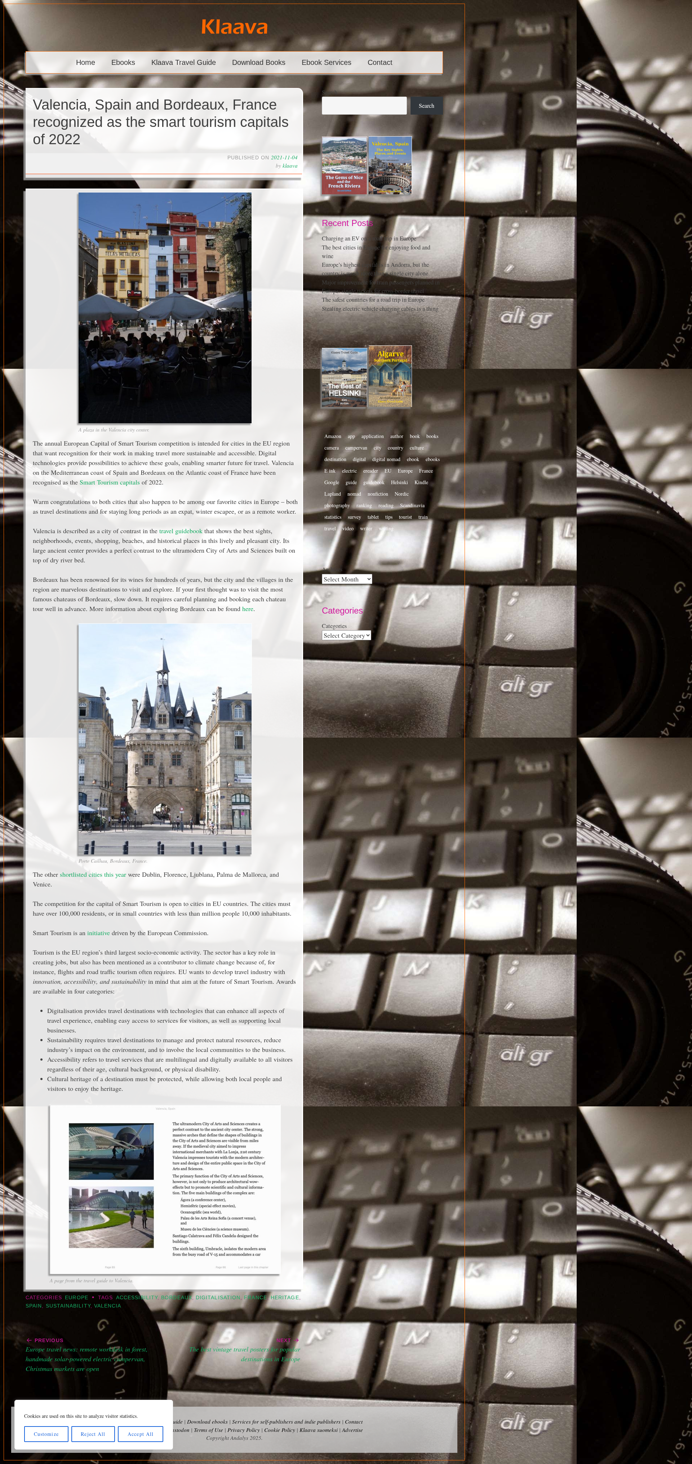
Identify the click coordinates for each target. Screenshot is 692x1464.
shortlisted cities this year (93, 874)
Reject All (93, 1433)
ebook (413, 459)
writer (366, 528)
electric (349, 470)
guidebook (374, 482)
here (247, 608)
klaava (290, 165)
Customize (46, 1433)
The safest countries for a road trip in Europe (373, 300)
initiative (98, 932)
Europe (76, 1297)
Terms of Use (208, 1429)
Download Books (258, 62)
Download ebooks (207, 1421)
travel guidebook (181, 530)
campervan (356, 447)
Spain (34, 1306)
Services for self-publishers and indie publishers (286, 1421)
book (415, 436)
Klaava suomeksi (319, 1429)
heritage (285, 1297)
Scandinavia (412, 505)
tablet (373, 516)
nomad (354, 493)
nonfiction (378, 493)
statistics (332, 516)
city (377, 447)
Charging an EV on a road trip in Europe (369, 238)
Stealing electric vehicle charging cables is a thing (380, 309)
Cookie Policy (279, 1429)
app (351, 436)
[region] (93, 1425)
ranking (364, 505)
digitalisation (218, 1297)
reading (386, 505)
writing (386, 528)
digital (359, 459)
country (395, 447)
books (432, 436)
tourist (405, 516)
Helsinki (399, 482)
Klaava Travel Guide (183, 62)
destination (335, 459)
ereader (370, 470)
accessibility (137, 1297)
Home (85, 62)
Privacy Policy (243, 1429)
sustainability (68, 1306)
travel (330, 528)
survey (354, 516)
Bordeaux (176, 1297)
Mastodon (178, 1429)
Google (331, 482)
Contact (380, 62)
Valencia (107, 1306)
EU (388, 470)
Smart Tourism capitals (110, 482)
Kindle (421, 482)
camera (331, 447)
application (372, 436)
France (255, 1297)
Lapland (332, 493)
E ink (330, 470)
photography (337, 505)
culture (417, 447)
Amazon (332, 436)
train (423, 516)
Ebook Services (326, 62)
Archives (332, 569)
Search (329, 92)
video (348, 528)
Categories (334, 626)
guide (351, 482)
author (396, 436)
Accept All (141, 1433)
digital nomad (386, 459)
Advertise (352, 1429)
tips (388, 516)
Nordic (402, 493)
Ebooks (123, 62)
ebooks (433, 459)
